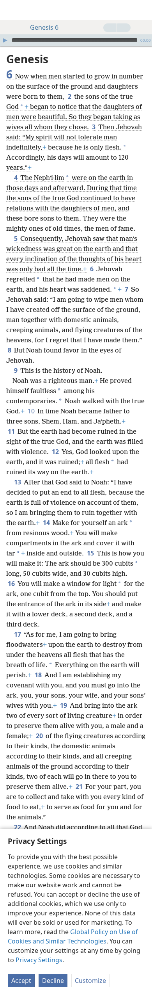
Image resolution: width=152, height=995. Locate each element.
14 (47, 522)
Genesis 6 (44, 27)
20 (40, 736)
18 (39, 675)
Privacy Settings (39, 960)
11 (12, 431)
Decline (53, 980)
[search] (142, 10)
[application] (76, 40)
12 (56, 451)
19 (64, 705)
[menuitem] (12, 10)
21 (80, 786)
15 (91, 553)
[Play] (5, 40)
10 (32, 411)
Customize (90, 980)
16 (12, 583)
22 (18, 827)
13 (18, 482)
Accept (21, 980)
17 (18, 634)
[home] (12, 10)
